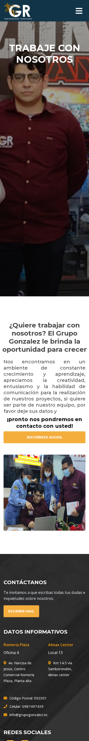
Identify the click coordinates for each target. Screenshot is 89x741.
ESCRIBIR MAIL (21, 611)
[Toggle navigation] (79, 11)
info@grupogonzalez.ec (28, 714)
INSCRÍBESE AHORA (44, 437)
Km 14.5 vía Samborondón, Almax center (60, 668)
